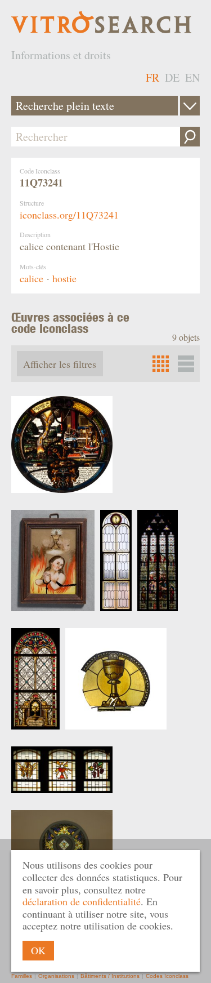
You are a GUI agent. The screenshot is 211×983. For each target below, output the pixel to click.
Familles (21, 976)
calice (31, 278)
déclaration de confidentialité (82, 901)
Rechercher (190, 136)
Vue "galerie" (186, 363)
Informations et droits (61, 55)
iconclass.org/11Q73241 (69, 214)
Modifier (190, 105)
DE (172, 77)
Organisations (56, 976)
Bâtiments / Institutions (110, 976)
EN (192, 77)
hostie (64, 278)
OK (38, 950)
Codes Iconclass (167, 976)
